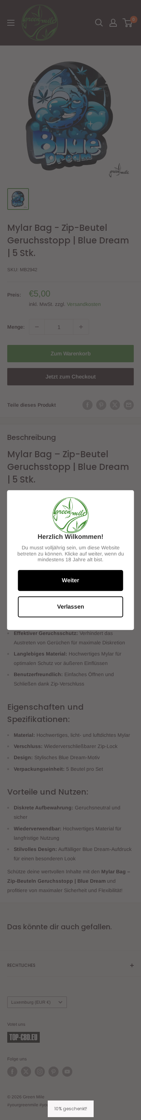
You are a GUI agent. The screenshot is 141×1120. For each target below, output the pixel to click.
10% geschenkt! (70, 1109)
